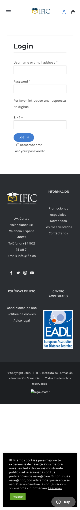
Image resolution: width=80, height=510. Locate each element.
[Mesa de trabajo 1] (40, 5)
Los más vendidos (58, 227)
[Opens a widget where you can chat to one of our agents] (63, 502)
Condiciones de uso (22, 308)
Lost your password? (29, 151)
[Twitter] (18, 273)
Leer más (55, 488)
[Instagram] (25, 273)
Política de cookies (22, 314)
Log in (24, 137)
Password (22, 81)
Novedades (58, 221)
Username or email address (36, 62)
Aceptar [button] (18, 496)
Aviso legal (22, 320)
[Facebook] (11, 273)
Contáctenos (58, 233)
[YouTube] (32, 273)
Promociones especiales (58, 211)
